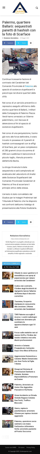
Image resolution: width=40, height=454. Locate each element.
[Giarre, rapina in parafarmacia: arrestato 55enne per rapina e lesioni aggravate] (7, 411)
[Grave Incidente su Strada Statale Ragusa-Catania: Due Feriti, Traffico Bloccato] (7, 398)
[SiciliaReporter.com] (20, 7)
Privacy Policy (31, 447)
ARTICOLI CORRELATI (12, 264)
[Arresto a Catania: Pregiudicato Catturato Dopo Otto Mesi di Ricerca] (7, 348)
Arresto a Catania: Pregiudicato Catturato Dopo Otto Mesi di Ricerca (25, 348)
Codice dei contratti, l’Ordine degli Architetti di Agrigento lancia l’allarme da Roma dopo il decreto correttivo (25, 291)
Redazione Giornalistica (11, 38)
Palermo (29, 86)
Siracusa (5, 400)
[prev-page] (3, 437)
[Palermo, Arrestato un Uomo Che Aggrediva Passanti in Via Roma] (7, 387)
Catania (5, 351)
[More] (30, 43)
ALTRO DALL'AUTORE (11, 267)
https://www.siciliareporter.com (20, 239)
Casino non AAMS (10, 447)
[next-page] (7, 437)
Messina (5, 307)
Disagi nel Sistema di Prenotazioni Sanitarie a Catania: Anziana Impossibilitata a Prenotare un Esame (26, 374)
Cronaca (5, 278)
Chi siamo (21, 447)
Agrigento (5, 291)
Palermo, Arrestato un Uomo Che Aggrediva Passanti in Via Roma (23, 387)
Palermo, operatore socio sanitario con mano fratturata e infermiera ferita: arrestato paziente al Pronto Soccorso (25, 426)
